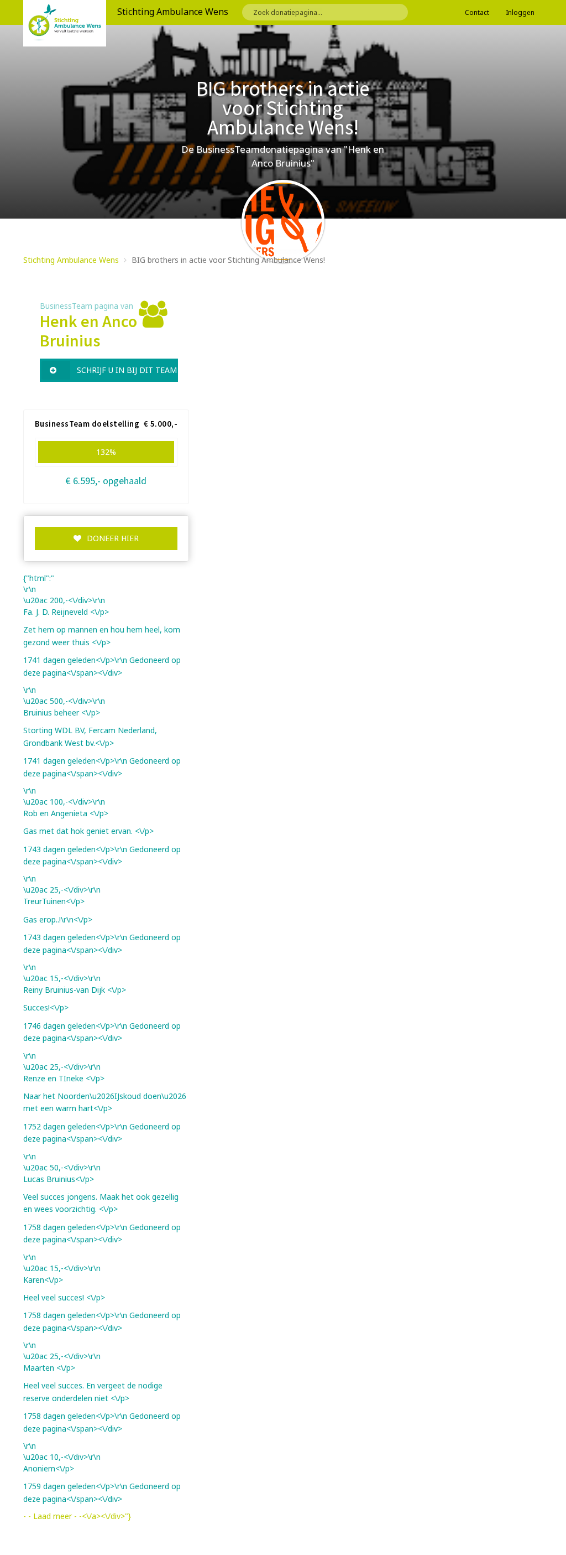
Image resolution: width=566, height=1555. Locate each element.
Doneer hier (113, 538)
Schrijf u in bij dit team (127, 370)
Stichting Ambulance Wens (71, 260)
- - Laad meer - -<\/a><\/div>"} (77, 1516)
